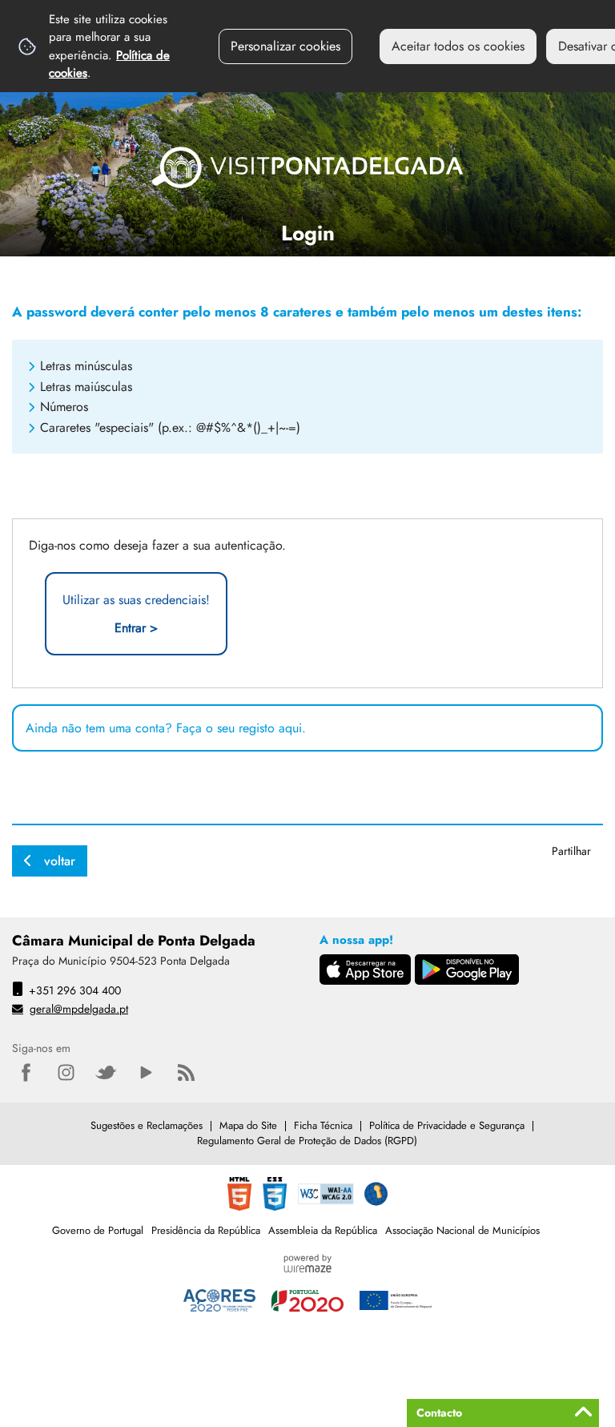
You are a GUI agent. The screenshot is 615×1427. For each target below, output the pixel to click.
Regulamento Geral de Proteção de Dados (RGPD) (307, 1140)
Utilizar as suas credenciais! (136, 614)
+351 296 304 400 (75, 990)
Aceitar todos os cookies (458, 46)
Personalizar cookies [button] (285, 46)
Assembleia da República (322, 1230)
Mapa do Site (248, 1125)
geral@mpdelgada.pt (79, 1009)
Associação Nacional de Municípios (462, 1230)
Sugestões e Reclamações (146, 1125)
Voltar (59, 861)
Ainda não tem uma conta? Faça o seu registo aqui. (166, 728)
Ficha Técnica (323, 1125)
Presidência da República (205, 1230)
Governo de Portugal (97, 1230)
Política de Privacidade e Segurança (447, 1125)
